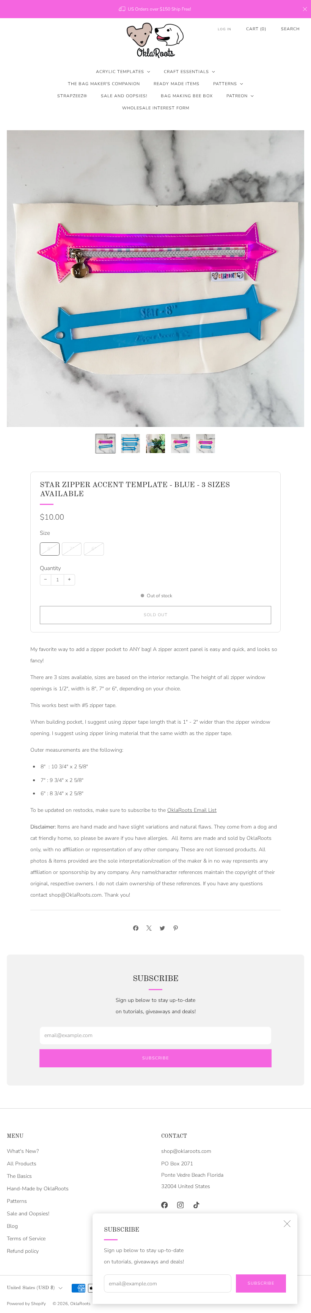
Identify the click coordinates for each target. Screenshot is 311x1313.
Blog (12, 1226)
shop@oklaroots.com (186, 1151)
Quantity (50, 568)
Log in (224, 29)
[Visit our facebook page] (164, 1205)
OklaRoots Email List (192, 810)
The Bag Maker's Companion (104, 84)
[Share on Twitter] (162, 928)
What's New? (23, 1151)
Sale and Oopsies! (124, 96)
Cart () (256, 29)
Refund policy (23, 1251)
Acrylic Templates (120, 72)
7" (71, 548)
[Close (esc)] (287, 1223)
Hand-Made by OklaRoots (38, 1188)
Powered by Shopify (26, 1304)
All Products (21, 1163)
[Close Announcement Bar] (305, 9)
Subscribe (261, 1283)
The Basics (19, 1176)
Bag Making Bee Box (187, 96)
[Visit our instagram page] (180, 1205)
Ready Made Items (176, 84)
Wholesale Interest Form (155, 108)
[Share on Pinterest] (175, 928)
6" (93, 548)
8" (49, 548)
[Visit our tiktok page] (196, 1205)
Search (290, 29)
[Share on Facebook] (136, 928)
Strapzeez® (72, 96)
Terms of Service (26, 1238)
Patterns (225, 84)
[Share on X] (149, 928)
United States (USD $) (31, 1287)
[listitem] (155, 9)
